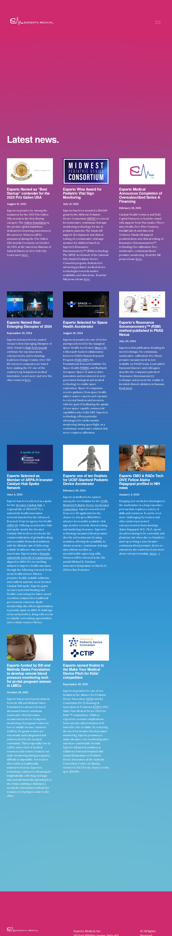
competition (70, 509)
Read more (125, 388)
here (87, 279)
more (153, 553)
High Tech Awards (36, 347)
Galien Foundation (35, 222)
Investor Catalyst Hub (29, 505)
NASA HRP (81, 359)
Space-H (100, 347)
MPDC (91, 218)
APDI (90, 698)
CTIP (96, 707)
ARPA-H (12, 525)
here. (25, 255)
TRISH (84, 368)
